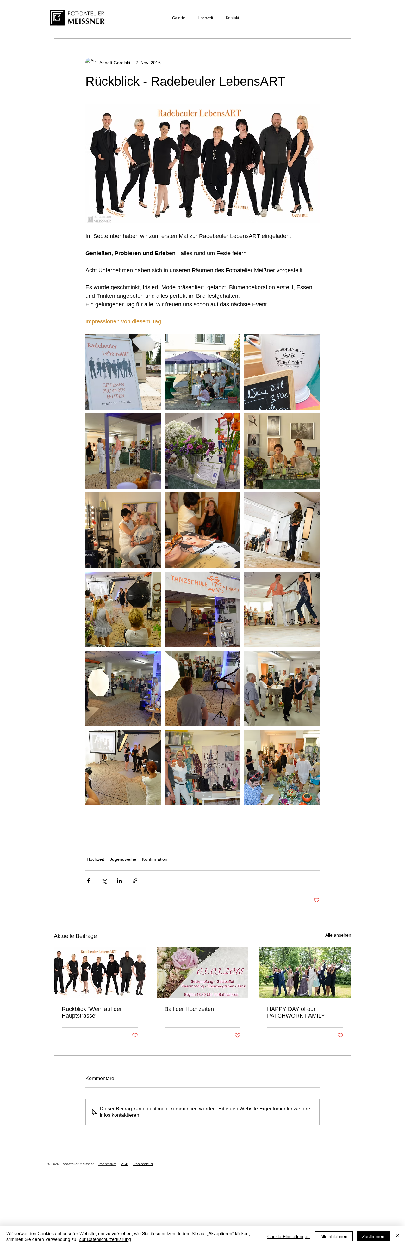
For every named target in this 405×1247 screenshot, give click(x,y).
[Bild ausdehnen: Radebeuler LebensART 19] (282, 767)
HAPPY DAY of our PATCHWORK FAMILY (296, 1012)
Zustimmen (373, 1236)
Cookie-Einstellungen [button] (288, 1236)
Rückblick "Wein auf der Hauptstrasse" (92, 1012)
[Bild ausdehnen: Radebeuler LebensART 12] (202, 530)
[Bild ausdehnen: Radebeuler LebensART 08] (202, 767)
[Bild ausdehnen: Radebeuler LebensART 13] (282, 372)
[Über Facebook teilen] (88, 881)
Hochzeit (95, 859)
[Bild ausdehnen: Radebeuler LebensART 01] (123, 451)
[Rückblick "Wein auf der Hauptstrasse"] (100, 972)
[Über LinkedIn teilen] (119, 881)
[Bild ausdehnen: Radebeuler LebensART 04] (282, 451)
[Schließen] (397, 1236)
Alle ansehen (338, 935)
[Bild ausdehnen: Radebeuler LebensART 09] (202, 451)
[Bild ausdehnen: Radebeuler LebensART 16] (282, 609)
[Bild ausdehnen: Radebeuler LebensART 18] (123, 609)
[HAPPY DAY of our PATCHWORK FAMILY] (305, 972)
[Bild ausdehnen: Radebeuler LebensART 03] (123, 530)
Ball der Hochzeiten (189, 1009)
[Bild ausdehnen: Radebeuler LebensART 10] (202, 609)
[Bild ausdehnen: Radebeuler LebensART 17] (123, 767)
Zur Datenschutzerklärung (105, 1239)
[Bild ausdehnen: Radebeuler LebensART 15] (123, 688)
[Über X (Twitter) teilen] (104, 881)
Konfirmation (154, 859)
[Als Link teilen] (135, 881)
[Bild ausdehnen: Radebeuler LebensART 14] (282, 688)
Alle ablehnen (333, 1236)
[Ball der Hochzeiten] (202, 972)
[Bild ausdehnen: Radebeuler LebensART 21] (282, 530)
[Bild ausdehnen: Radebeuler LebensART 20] (123, 372)
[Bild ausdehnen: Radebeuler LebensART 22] (202, 688)
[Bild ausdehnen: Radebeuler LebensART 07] (202, 372)
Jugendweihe (123, 859)
